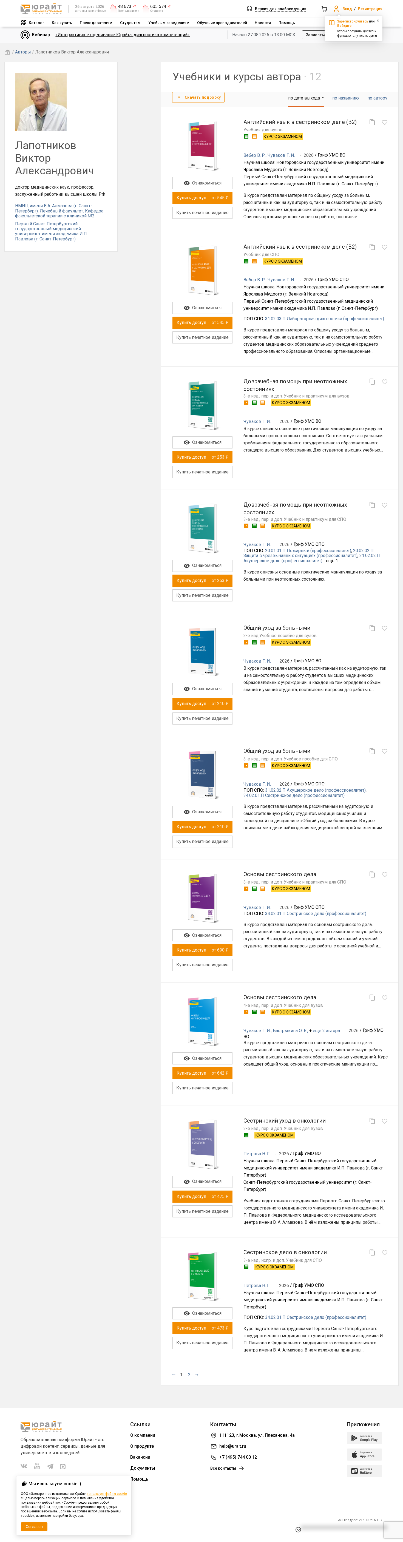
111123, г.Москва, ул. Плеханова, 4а (257, 1435)
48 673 (124, 6)
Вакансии (140, 1457)
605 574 (158, 6)
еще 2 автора (326, 1030)
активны (81, 10)
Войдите (344, 26)
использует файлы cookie (107, 1494)
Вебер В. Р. (254, 155)
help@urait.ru (232, 1446)
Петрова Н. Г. (256, 1153)
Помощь (287, 23)
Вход (347, 9)
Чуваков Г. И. (281, 155)
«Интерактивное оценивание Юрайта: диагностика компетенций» (122, 34)
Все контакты (223, 1468)
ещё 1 (332, 560)
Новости (263, 23)
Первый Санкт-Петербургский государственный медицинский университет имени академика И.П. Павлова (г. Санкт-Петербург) (51, 231)
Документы (142, 1468)
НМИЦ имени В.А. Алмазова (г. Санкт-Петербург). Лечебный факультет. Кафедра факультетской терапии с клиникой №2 (59, 210)
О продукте (142, 1446)
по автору (377, 98)
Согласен (34, 1526)
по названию (345, 98)
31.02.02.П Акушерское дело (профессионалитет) (311, 558)
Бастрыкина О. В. (290, 1030)
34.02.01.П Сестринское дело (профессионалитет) (294, 795)
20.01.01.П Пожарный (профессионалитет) (308, 550)
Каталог (36, 23)
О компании (142, 1435)
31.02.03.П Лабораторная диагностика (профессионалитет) (324, 318)
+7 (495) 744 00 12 (238, 1457)
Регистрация (370, 9)
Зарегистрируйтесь (352, 21)
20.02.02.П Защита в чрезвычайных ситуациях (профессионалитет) (308, 553)
